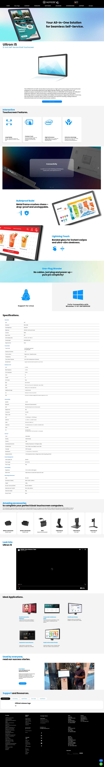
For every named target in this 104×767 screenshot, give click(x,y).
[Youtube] (41, 743)
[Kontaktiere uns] (101, 760)
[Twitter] (41, 740)
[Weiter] (98, 168)
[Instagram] (41, 738)
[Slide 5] (54, 687)
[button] (52, 67)
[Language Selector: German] (76, 2)
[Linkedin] (41, 735)
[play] (76, 84)
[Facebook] (41, 733)
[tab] (5, 699)
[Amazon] (41, 745)
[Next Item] (102, 523)
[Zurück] (5, 168)
